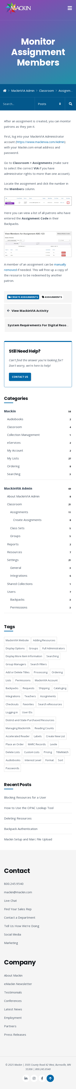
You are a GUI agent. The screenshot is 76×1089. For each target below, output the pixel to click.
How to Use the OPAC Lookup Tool (29, 808)
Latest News (13, 1009)
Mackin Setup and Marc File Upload (28, 839)
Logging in (12, 712)
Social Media (12, 934)
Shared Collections (20, 584)
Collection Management (23, 435)
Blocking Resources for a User (25, 797)
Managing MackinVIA (18, 728)
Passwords (12, 768)
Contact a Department (19, 917)
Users (11, 592)
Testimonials (13, 992)
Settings (13, 560)
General (15, 568)
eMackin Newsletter (18, 984)
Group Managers (16, 664)
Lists (8, 680)
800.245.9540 (14, 884)
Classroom (46, 91)
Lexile (53, 744)
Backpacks (17, 599)
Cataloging (60, 688)
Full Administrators (53, 648)
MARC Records (37, 744)
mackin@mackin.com (18, 892)
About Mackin (13, 975)
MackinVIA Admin (22, 91)
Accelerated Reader (18, 736)
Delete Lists (13, 752)
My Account (15, 450)
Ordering (13, 466)
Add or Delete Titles (18, 672)
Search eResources (50, 704)
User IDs (27, 712)
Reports (13, 544)
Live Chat (10, 901)
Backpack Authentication (20, 829)
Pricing (48, 752)
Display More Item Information (24, 656)
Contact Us (20, 377)
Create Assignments (27, 520)
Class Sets (17, 528)
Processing (40, 672)
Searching (13, 474)
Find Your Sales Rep (18, 909)
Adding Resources (44, 640)
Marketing (11, 943)
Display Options (15, 648)
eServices (14, 443)
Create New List (55, 736)
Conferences (13, 1001)
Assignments (53, 296)
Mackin (10, 411)
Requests (28, 688)
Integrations (18, 575)
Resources (14, 552)
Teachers (30, 696)
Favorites (28, 704)
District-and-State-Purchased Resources (30, 720)
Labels (38, 736)
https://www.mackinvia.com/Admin (40, 142)
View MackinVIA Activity (30, 311)
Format (49, 760)
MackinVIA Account (46, 680)
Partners (10, 1026)
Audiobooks (15, 419)
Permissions (18, 607)
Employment (13, 1018)
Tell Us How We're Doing (21, 926)
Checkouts (12, 704)
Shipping (44, 688)
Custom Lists (32, 752)
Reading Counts (44, 728)
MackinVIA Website (17, 640)
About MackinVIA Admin (23, 496)
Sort (60, 760)
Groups (15, 536)
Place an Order (15, 744)
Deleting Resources (18, 818)
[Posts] (38, 103)
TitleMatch (62, 752)
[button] (70, 8)
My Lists (13, 458)
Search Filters (38, 664)
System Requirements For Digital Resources (41, 325)
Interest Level (33, 760)
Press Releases (15, 1034)
